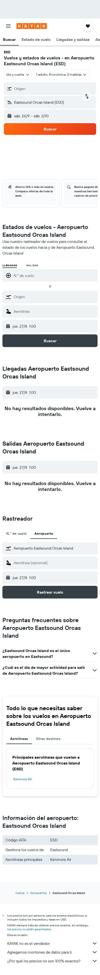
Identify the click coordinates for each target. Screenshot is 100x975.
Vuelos (20, 893)
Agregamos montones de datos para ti (39, 952)
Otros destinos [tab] (48, 738)
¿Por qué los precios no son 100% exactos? (43, 960)
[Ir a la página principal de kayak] (32, 26)
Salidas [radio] (32, 265)
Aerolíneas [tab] (19, 738)
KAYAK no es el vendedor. (28, 943)
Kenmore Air (22, 779)
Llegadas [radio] (9, 265)
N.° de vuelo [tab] (16, 533)
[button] (8, 26)
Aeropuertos (38, 893)
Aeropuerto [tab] (43, 533)
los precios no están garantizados (29, 929)
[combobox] (54, 296)
